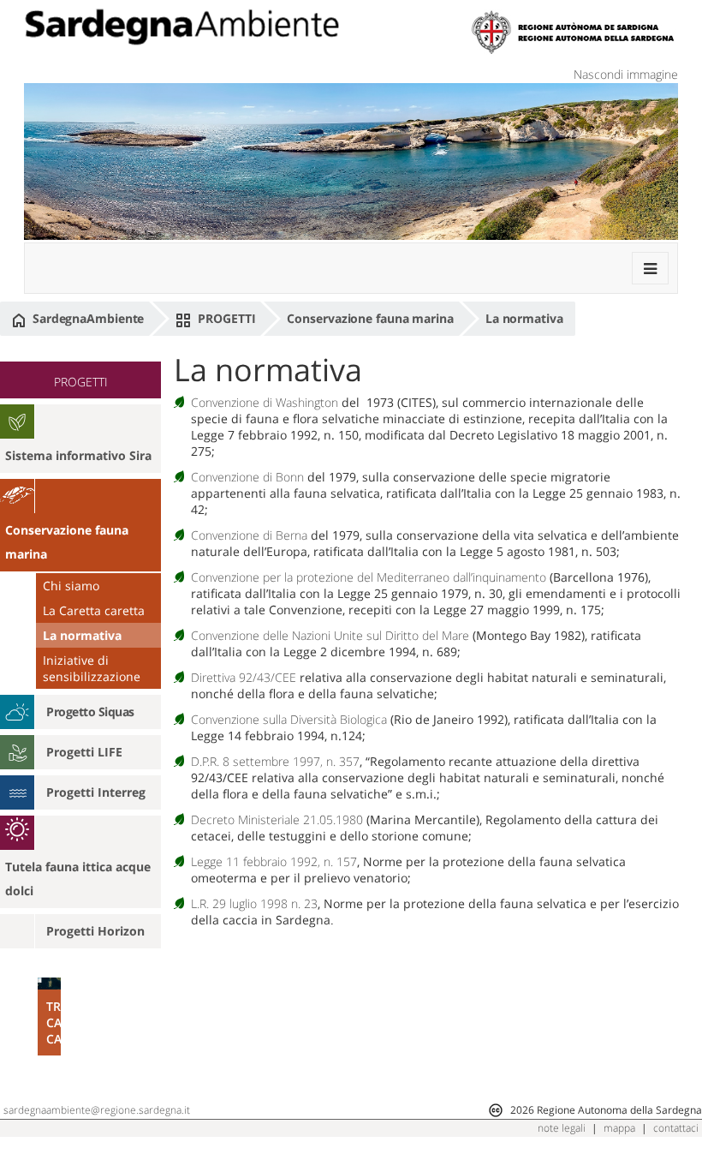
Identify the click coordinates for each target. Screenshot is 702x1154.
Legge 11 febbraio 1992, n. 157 (274, 861)
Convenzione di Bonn (247, 477)
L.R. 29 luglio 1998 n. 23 (254, 903)
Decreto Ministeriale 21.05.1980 (277, 819)
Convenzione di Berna (249, 535)
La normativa (524, 318)
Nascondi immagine (626, 74)
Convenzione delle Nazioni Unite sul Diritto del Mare (330, 635)
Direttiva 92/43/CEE (243, 677)
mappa (619, 1128)
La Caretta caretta (94, 610)
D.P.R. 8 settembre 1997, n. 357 (275, 761)
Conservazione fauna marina (370, 318)
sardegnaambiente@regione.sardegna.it (96, 1110)
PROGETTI (224, 318)
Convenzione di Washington (264, 402)
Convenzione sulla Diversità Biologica (289, 719)
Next (146, 1052)
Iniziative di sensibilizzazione (91, 668)
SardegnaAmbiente (86, 318)
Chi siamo (71, 585)
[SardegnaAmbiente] (181, 27)
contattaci (676, 1128)
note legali (562, 1128)
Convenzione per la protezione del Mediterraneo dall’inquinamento (368, 577)
